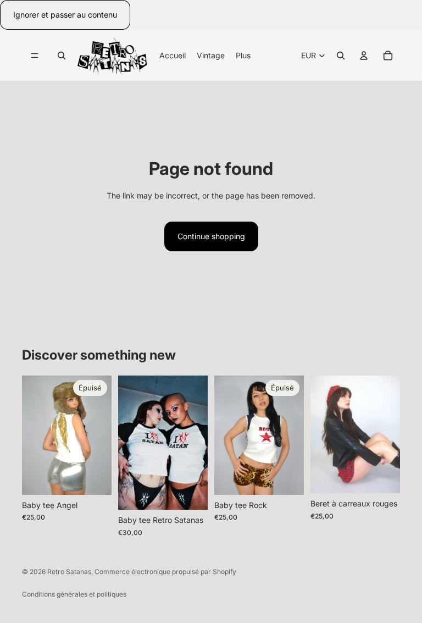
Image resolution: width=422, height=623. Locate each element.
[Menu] (34, 55)
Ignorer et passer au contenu (65, 14)
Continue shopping (211, 236)
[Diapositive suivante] (99, 435)
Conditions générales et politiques (74, 594)
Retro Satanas (69, 571)
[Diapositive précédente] (34, 435)
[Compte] (364, 55)
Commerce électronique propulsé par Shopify (165, 571)
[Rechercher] (61, 55)
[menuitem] (243, 55)
